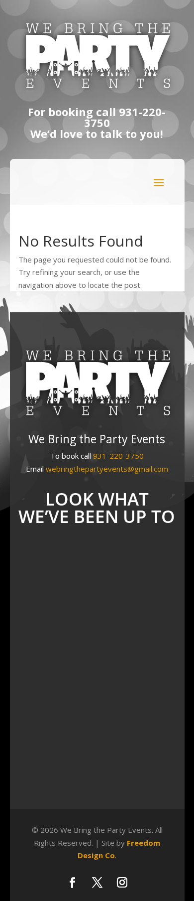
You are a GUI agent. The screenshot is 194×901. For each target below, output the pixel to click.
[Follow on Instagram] (121, 882)
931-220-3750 (125, 117)
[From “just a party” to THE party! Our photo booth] (97, 595)
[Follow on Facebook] (72, 882)
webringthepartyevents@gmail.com (107, 469)
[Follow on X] (97, 882)
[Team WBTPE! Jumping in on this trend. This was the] (97, 773)
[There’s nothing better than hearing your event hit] (97, 684)
